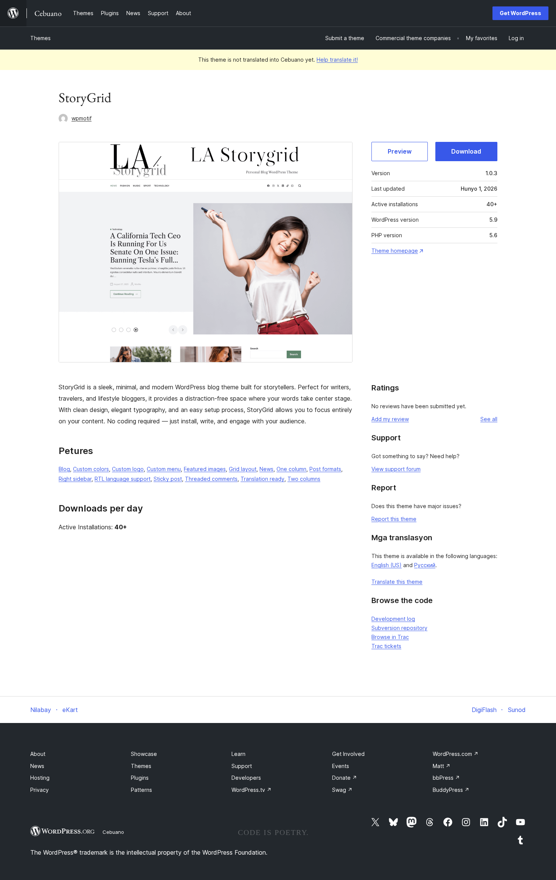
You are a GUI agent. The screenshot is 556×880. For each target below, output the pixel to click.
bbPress (446, 777)
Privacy (39, 790)
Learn (238, 754)
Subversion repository (399, 628)
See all (488, 419)
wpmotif (81, 118)
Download (466, 151)
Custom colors (91, 469)
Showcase (144, 754)
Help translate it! (337, 59)
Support (241, 766)
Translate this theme (396, 581)
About (37, 754)
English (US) (386, 565)
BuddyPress (451, 790)
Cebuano (113, 832)
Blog (64, 469)
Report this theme (393, 519)
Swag (342, 790)
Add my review (390, 419)
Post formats (325, 469)
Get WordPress (520, 13)
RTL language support (123, 479)
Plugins (140, 777)
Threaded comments (211, 479)
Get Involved (348, 754)
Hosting (40, 777)
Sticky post (168, 479)
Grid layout (242, 469)
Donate (344, 777)
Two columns (303, 479)
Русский (424, 565)
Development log (393, 619)
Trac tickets (386, 646)
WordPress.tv (251, 790)
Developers (246, 777)
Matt (441, 766)
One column (291, 469)
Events (340, 766)
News (266, 469)
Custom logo (128, 469)
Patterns (141, 790)
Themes (40, 38)
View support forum (396, 469)
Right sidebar (75, 479)
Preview (400, 151)
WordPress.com (455, 754)
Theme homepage (394, 250)
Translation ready (262, 479)
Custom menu (164, 469)
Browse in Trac (390, 637)
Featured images (205, 469)
